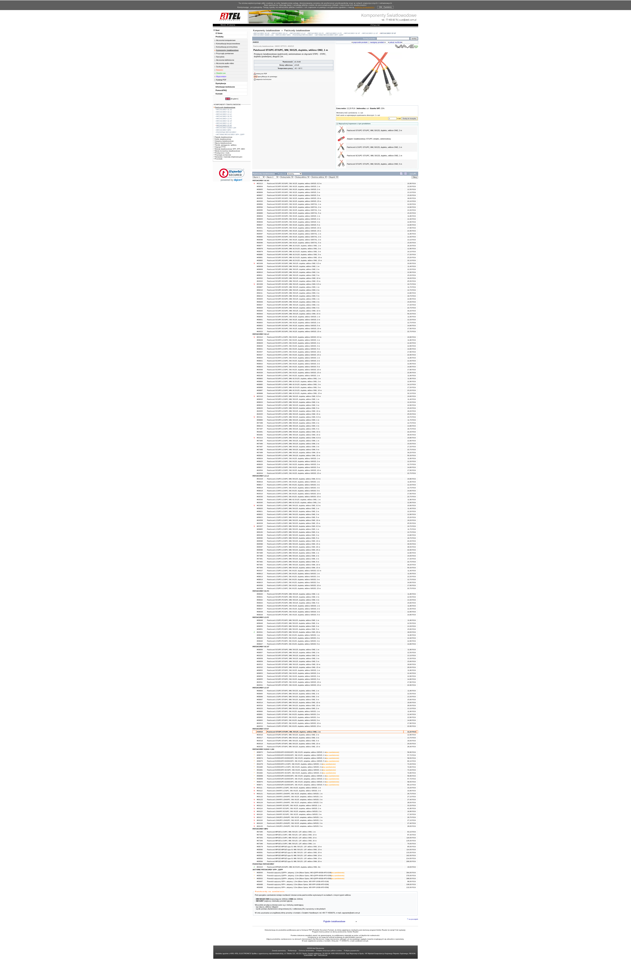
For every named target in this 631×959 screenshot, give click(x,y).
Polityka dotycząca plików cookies (329, 950)
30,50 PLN (411, 435)
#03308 (260, 263)
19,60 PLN (411, 664)
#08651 (260, 629)
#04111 (259, 788)
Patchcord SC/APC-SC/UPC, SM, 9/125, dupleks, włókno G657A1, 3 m (294, 240)
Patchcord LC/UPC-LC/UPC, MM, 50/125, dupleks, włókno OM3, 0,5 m (293, 526)
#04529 (260, 523)
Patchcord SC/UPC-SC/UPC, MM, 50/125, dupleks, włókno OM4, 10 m (293, 311)
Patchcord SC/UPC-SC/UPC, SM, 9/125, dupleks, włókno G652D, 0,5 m (294, 183)
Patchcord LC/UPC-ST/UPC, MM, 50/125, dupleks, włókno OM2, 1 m (374, 147)
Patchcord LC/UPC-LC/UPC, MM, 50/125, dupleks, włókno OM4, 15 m (293, 568)
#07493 (260, 565)
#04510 (260, 494)
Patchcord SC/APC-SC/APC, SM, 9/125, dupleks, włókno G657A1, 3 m (294, 210)
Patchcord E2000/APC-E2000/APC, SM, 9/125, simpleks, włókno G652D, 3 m (296, 758)
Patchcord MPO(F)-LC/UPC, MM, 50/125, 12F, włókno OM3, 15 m (291, 838)
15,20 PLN (411, 213)
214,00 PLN (411, 858)
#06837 (260, 305)
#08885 (260, 384)
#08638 (260, 612)
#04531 (260, 685)
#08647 (260, 644)
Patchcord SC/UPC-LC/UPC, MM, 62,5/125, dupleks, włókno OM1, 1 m (294, 378)
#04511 (260, 682)
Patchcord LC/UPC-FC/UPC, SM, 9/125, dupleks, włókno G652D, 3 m (293, 641)
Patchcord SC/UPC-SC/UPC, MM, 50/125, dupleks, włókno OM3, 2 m (293, 290)
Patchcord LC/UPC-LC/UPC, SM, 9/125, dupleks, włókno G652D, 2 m (293, 576)
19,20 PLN (411, 278)
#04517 (260, 738)
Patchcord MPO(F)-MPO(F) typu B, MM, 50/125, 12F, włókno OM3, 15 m (294, 849)
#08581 (260, 852)
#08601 (260, 320)
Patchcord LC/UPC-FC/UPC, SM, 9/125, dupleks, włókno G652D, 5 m (293, 644)
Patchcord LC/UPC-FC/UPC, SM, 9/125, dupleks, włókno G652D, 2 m (293, 638)
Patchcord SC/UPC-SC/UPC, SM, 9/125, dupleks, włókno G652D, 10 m (294, 328)
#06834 (260, 455)
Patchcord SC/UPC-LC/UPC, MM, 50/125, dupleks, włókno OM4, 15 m (293, 455)
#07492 (260, 562)
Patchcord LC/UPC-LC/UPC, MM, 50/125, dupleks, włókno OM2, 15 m (293, 523)
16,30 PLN (411, 246)
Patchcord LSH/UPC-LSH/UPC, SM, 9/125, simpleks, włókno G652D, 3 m (294, 823)
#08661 (260, 714)
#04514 (260, 702)
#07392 (260, 835)
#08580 (260, 849)
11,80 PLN (412, 216)
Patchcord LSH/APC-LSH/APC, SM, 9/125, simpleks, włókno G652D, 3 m (294, 799)
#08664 (260, 691)
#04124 (260, 802)
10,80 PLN (411, 438)
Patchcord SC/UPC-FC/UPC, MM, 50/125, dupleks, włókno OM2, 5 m (293, 603)
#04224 (260, 655)
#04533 (260, 726)
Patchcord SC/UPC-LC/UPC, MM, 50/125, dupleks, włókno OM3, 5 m (293, 429)
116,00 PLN (411, 838)
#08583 (260, 858)
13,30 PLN (411, 210)
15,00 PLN (411, 195)
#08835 (260, 219)
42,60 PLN (411, 550)
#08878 (260, 248)
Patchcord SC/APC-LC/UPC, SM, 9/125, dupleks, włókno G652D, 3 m (293, 364)
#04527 (260, 355)
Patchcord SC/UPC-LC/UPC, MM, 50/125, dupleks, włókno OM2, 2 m (293, 402)
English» (234, 99)
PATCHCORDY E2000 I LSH (264, 35)
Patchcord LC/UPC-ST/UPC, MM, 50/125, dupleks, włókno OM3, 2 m (293, 708)
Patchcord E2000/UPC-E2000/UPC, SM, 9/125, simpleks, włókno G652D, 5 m (296, 785)
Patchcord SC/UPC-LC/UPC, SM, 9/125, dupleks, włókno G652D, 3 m (293, 464)
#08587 (260, 547)
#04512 (260, 664)
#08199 (260, 375)
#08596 (260, 243)
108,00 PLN (411, 884)
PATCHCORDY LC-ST (370, 33)
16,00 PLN (411, 741)
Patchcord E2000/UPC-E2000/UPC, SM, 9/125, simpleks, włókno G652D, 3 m (296, 782)
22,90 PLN (411, 231)
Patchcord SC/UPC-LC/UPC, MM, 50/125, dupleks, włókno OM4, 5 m (293, 449)
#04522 (260, 281)
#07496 (260, 444)
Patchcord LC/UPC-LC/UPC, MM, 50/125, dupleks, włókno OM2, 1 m (293, 508)
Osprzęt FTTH (220, 147)
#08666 (260, 696)
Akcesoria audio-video (225, 63)
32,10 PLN (411, 260)
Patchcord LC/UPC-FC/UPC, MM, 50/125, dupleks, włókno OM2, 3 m (293, 626)
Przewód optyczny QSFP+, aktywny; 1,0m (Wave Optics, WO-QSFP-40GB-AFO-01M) (299, 872)
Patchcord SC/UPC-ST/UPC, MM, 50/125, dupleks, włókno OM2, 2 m (293, 652)
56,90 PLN (411, 752)
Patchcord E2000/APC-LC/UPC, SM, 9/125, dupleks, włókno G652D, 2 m (295, 767)
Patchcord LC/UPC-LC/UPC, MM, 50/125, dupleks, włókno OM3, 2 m (293, 532)
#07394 (260, 841)
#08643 (260, 603)
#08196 (260, 535)
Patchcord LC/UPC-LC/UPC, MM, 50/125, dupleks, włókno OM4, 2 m (293, 556)
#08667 (260, 699)
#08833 (260, 367)
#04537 (260, 571)
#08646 (260, 641)
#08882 (260, 260)
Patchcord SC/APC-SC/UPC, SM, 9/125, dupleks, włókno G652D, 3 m (293, 222)
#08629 (260, 343)
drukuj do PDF (261, 74)
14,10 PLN (411, 251)
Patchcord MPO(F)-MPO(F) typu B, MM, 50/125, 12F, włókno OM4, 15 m (294, 858)
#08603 (260, 325)
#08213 (260, 426)
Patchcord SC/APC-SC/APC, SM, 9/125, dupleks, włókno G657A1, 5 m (294, 213)
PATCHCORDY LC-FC (334, 33)
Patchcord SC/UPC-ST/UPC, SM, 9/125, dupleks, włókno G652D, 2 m (293, 673)
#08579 (260, 846)
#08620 (260, 508)
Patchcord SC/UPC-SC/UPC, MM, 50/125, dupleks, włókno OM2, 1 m (293, 266)
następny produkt (377, 42)
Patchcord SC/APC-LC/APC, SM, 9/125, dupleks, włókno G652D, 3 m (293, 346)
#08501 (260, 875)
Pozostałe (218, 159)
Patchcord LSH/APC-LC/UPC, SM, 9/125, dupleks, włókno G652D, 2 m (294, 791)
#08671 (260, 785)
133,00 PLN (411, 852)
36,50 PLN (411, 547)
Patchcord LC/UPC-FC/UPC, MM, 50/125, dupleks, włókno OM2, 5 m (293, 629)
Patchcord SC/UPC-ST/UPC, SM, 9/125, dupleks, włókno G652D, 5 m (293, 679)
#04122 (260, 796)
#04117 (260, 817)
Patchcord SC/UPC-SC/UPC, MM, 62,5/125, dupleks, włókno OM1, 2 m (294, 248)
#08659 (260, 661)
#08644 (260, 635)
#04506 (260, 370)
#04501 (260, 228)
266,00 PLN (411, 861)
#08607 (260, 195)
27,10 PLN (411, 796)
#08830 (260, 358)
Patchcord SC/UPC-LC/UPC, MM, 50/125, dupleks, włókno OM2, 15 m (293, 414)
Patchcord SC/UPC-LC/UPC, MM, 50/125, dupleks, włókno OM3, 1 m (293, 420)
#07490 (260, 556)
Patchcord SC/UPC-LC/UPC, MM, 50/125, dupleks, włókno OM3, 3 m (293, 426)
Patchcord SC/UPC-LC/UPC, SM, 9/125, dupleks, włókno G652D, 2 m (293, 461)
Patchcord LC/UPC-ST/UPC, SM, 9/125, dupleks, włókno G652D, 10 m (294, 723)
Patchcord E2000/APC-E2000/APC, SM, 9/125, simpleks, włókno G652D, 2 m (296, 755)
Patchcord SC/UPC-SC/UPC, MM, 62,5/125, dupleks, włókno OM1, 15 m (294, 260)
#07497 (260, 447)
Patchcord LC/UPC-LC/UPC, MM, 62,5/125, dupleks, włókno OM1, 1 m (293, 499)
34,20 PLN (411, 311)
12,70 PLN (411, 290)
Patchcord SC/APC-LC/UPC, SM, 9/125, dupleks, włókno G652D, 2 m (293, 361)
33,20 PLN (411, 788)
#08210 (260, 290)
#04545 (260, 502)
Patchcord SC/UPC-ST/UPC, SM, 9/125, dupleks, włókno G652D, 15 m (294, 685)
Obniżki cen (221, 73)
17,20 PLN (411, 254)
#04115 (260, 811)
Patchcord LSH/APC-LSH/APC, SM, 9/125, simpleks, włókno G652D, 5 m (294, 802)
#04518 (260, 741)
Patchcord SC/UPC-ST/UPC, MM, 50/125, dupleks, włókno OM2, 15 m (293, 667)
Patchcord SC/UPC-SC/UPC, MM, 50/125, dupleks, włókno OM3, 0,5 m (294, 284)
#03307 (260, 526)
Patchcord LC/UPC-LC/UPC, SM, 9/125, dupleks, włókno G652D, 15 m (294, 588)
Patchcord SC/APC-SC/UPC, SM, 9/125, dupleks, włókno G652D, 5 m (293, 225)
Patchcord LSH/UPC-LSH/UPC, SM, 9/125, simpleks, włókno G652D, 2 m (294, 820)
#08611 (260, 275)
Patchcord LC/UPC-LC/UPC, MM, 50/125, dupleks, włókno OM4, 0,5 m (293, 479)
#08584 (260, 861)
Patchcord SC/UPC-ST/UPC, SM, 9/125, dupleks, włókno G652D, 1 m (293, 670)
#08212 (260, 296)
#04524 (260, 473)
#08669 (260, 779)
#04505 (260, 411)
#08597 (260, 234)
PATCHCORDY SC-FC (316, 33)
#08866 (260, 420)
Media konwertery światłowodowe (227, 151)
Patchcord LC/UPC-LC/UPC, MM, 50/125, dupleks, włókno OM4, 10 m (293, 565)
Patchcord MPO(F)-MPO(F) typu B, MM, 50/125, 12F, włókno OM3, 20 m (294, 852)
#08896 (260, 213)
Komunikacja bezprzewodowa (228, 44)
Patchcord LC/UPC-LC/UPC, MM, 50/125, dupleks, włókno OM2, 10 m (293, 520)
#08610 (260, 272)
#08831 (260, 361)
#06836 (260, 302)
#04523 (260, 331)
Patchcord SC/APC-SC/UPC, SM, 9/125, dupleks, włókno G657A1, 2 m (294, 237)
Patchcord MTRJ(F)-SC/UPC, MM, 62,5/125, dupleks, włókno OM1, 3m (293, 867)
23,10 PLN (411, 201)
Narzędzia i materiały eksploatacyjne (228, 157)
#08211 (260, 293)
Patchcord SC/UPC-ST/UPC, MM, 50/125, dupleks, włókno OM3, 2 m (293, 655)
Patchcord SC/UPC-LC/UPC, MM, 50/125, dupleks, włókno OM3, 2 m (293, 423)
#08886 (260, 387)
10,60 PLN (411, 263)
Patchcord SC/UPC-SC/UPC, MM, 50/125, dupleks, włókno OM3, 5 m (293, 296)
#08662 (260, 717)
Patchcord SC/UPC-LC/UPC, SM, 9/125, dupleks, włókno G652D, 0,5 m (294, 337)
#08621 (260, 511)
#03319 (260, 479)
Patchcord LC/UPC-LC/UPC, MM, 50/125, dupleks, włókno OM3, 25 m (293, 550)
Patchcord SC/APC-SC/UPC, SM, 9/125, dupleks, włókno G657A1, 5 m (294, 243)
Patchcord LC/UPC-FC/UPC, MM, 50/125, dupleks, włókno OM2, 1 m (293, 620)
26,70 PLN (411, 794)
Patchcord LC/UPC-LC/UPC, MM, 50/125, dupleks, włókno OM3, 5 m (293, 538)
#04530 (260, 497)
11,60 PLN (412, 317)
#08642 (260, 600)
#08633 (260, 402)
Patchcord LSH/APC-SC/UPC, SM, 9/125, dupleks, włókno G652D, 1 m (294, 805)
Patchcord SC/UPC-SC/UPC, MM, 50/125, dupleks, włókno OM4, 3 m (293, 305)
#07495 (260, 441)
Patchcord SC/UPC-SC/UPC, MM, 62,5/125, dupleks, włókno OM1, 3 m (294, 251)
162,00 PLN (411, 855)
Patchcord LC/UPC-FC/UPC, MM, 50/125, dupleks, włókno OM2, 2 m (293, 623)
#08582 (260, 855)
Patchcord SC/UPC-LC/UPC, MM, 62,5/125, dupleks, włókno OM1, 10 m (294, 390)
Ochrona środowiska (306, 950)
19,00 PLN (411, 867)
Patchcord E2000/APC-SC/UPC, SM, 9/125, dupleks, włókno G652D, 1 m (295, 770)
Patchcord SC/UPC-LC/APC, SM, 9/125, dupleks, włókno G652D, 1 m (293, 375)
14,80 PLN (411, 225)
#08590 (260, 538)
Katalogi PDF (221, 80)
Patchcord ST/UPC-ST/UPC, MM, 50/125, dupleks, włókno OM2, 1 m (294, 732)
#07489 (260, 553)
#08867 (260, 287)
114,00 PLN (411, 849)
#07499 (260, 452)
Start (217, 30)
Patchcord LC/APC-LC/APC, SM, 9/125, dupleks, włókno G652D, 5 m (293, 491)
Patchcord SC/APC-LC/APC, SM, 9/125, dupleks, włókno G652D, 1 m (293, 340)
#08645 (260, 638)
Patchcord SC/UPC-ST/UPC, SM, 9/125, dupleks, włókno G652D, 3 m (293, 676)
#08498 (260, 884)
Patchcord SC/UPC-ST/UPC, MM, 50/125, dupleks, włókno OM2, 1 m (374, 156)
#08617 (260, 485)
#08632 (260, 399)
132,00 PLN (411, 887)
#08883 (260, 378)
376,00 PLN (411, 875)
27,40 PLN (411, 799)
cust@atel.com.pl (408, 19)
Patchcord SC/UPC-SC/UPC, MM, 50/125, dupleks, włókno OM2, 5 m (293, 275)
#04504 (260, 470)
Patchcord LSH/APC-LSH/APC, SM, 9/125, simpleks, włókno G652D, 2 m (294, 796)
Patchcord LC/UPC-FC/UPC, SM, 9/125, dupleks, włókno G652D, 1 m (293, 635)
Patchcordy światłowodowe (225, 107)
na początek (413, 919)
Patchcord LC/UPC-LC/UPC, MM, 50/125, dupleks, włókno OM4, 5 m (293, 562)
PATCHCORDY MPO (283, 35)
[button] (232, 175)
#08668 (260, 776)
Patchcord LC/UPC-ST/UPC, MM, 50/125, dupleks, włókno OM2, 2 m (293, 694)
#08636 (260, 606)
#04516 (260, 735)
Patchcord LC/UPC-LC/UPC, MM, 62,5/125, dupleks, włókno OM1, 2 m (293, 502)
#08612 (260, 573)
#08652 (260, 670)
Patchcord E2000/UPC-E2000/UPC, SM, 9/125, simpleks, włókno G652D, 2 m (296, 779)
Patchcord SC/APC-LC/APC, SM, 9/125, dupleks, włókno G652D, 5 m (293, 349)
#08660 (260, 711)
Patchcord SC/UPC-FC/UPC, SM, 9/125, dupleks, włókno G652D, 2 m (293, 609)
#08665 (260, 694)
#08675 (260, 761)
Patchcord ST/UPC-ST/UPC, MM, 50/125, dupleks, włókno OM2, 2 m (374, 130)
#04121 (260, 794)
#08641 (260, 597)
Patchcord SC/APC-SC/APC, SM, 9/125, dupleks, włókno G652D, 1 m (293, 186)
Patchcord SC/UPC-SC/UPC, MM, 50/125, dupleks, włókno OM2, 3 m (293, 272)
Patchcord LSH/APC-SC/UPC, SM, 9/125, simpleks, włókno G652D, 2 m (294, 811)
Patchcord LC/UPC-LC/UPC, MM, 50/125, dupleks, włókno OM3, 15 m (293, 544)
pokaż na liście (395, 42)
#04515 (260, 732)
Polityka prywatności (351, 950)
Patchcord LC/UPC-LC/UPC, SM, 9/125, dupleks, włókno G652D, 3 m (293, 579)
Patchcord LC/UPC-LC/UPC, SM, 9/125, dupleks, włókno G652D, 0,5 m (294, 571)
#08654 (260, 676)
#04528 (260, 588)
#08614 (260, 579)
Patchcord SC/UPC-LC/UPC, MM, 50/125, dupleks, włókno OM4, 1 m (293, 441)
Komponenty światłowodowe (227, 50)
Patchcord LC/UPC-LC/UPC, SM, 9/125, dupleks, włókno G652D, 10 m (294, 585)
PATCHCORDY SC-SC (262, 33)
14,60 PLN (411, 325)
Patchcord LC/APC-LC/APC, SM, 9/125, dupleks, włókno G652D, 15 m (294, 497)
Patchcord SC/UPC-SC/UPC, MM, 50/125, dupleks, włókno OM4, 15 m (293, 314)
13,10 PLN (411, 192)
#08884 (260, 381)
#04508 (260, 585)
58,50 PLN (411, 758)
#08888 (260, 393)
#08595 (260, 210)
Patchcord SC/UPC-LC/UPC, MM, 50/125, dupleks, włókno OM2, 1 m (293, 399)
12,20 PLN (411, 269)
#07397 (260, 429)
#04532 (260, 667)
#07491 (260, 559)
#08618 (260, 488)
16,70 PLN (411, 296)
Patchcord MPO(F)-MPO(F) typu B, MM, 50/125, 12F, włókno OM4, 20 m (294, 861)
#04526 (260, 373)
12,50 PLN (411, 189)
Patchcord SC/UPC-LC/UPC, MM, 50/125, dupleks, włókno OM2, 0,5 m (294, 396)
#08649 (260, 623)
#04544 (260, 499)
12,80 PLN (411, 299)
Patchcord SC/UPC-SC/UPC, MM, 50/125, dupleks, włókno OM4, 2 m (293, 302)
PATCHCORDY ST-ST (388, 33)
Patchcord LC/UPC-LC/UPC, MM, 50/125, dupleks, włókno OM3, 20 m (293, 547)
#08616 (260, 482)
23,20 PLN (411, 257)
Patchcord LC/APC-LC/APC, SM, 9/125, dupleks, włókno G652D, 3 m (293, 488)
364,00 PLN (411, 872)
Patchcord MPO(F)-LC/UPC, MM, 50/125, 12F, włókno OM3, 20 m (291, 841)
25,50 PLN (411, 281)
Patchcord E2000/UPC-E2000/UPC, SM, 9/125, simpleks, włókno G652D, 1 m (296, 776)
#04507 (260, 352)
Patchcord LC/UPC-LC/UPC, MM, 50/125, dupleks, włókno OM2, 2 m (293, 511)
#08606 (260, 192)
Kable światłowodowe (223, 139)
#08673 (260, 755)
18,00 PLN (411, 198)
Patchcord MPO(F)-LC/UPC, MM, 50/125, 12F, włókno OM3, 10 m (291, 835)
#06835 (260, 299)
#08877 (260, 246)
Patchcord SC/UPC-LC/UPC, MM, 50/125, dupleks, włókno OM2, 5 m (293, 408)
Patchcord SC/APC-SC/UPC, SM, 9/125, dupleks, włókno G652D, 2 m (293, 219)
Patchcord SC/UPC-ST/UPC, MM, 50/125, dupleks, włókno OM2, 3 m (293, 658)
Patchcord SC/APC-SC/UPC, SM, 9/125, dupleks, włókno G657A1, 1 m (294, 234)
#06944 (260, 314)
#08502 (260, 878)
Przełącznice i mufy (222, 153)
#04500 (260, 198)
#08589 (260, 541)
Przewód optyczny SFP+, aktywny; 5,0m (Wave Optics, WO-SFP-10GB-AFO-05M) (298, 887)
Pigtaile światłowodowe (334, 921)
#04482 (260, 773)
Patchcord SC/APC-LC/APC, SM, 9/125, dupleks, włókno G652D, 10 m (294, 352)
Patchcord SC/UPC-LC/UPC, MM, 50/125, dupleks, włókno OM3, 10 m (293, 432)
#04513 (260, 723)
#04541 (260, 632)
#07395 (260, 832)
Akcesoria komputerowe (225, 40)
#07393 (260, 838)
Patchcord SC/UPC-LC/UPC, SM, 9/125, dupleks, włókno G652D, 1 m (293, 458)
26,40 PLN (411, 746)
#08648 (260, 620)
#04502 (260, 278)
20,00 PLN (411, 744)
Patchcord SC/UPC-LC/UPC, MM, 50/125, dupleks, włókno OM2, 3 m (293, 405)
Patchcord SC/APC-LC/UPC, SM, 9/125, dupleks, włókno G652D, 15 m (294, 373)
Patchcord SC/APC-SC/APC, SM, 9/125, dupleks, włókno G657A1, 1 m (294, 204)
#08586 (260, 550)
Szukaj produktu (222, 67)
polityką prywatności (364, 7)
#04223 (260, 708)
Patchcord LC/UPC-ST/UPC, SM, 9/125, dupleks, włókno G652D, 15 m (294, 726)
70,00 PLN (411, 844)
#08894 (260, 204)
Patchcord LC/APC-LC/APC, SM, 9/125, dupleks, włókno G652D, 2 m (293, 485)
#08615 (260, 582)
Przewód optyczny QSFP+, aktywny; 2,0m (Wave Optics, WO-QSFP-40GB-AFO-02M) (299, 875)
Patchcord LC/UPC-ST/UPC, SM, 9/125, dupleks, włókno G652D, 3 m (293, 717)
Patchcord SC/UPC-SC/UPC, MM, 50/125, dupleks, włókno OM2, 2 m (293, 269)
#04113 (260, 805)
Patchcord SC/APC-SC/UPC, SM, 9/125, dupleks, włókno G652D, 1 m (293, 216)
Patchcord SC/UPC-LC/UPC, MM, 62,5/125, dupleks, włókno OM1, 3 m (294, 384)
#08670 (260, 782)
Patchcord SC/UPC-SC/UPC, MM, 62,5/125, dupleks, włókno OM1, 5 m (294, 254)
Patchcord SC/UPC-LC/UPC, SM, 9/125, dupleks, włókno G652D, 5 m (293, 467)
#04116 (260, 814)
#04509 (260, 520)
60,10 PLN (411, 761)
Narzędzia (220, 57)
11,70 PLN (412, 287)
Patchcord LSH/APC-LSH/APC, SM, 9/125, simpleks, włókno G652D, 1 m (294, 794)
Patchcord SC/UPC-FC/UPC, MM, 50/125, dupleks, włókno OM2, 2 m (293, 597)
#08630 (260, 346)
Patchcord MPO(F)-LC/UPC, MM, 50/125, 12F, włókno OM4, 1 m (291, 844)
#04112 (260, 791)
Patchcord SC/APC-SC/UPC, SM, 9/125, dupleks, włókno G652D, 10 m (294, 228)
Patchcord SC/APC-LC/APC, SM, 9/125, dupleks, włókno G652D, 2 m (293, 343)
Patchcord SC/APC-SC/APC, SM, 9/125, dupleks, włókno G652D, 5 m (293, 195)
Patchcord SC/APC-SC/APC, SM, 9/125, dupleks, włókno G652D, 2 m (293, 189)
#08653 (260, 673)
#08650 (260, 626)
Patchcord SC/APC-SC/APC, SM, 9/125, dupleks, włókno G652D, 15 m (294, 201)
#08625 (260, 461)
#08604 (260, 186)
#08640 (260, 594)
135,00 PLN (411, 841)
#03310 (260, 396)
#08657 (260, 652)
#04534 (260, 705)
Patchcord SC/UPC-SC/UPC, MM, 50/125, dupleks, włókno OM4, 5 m (293, 308)
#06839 (260, 308)
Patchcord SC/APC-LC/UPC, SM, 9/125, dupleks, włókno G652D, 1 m (293, 358)
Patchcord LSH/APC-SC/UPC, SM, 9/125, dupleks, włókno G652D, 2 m (294, 808)
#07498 (260, 449)
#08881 (260, 257)
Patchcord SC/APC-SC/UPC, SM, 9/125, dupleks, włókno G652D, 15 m (294, 231)
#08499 (260, 887)
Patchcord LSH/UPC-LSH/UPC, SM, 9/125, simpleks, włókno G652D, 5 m (294, 826)
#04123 (260, 799)
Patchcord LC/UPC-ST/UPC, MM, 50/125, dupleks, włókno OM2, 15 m (293, 705)
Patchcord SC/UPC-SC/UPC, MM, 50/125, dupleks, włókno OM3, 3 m (293, 293)
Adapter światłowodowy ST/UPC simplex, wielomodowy (369, 139)
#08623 (260, 517)
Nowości (219, 70)
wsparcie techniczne (263, 79)
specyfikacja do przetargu (267, 76)
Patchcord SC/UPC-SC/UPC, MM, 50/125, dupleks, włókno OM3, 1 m (293, 287)
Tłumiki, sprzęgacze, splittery (225, 145)
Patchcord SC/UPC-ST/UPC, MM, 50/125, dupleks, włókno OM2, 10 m (293, 664)
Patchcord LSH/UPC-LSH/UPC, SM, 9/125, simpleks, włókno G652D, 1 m (294, 817)
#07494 (260, 568)
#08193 (260, 532)
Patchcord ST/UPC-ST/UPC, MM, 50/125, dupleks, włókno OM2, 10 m (293, 744)
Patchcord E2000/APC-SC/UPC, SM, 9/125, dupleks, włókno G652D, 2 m (295, 773)
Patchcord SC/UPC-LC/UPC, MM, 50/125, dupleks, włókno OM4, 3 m (293, 447)
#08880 (260, 254)
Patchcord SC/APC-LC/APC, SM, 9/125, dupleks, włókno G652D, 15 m (294, 355)
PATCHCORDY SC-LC (280, 33)
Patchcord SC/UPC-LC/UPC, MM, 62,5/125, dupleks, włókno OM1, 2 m (294, 381)
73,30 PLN (411, 764)
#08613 (260, 576)
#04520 (260, 201)
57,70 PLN (411, 755)
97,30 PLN (411, 835)
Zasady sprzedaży (279, 950)
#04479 (260, 764)
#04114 (260, 808)
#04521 (260, 231)
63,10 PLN (411, 832)
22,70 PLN (411, 308)
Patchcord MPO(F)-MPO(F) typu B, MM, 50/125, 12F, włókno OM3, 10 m (294, 846)
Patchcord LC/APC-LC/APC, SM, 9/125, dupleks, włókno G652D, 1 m (293, 482)
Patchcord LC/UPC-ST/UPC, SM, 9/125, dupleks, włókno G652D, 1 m (293, 711)
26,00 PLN (411, 667)
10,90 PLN (411, 183)
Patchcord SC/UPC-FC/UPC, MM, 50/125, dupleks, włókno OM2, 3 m (293, 600)
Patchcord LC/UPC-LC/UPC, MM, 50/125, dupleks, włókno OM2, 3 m (293, 514)
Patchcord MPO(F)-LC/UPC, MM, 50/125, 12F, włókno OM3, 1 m (291, 832)
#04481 (260, 770)
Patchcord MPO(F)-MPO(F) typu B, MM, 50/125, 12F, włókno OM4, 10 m (294, 855)
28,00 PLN (411, 802)
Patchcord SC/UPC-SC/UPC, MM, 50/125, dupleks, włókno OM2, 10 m (293, 278)
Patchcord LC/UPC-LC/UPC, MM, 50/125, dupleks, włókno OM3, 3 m (293, 535)
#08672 (260, 752)
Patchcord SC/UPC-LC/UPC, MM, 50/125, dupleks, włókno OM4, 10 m (293, 452)
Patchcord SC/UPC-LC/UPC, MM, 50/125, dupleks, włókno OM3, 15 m (293, 435)
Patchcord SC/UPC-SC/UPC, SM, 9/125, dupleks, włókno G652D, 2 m (293, 320)
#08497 (260, 881)
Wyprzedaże (221, 76)
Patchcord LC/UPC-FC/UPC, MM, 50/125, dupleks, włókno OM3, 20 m (293, 632)
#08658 (260, 658)
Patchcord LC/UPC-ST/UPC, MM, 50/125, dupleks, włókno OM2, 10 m (293, 702)
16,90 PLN (411, 811)
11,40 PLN (412, 266)
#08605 (260, 189)
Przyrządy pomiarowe (225, 53)
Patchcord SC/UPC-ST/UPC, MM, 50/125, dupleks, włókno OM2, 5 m (293, 661)
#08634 (260, 405)
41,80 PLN (411, 808)
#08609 (260, 269)
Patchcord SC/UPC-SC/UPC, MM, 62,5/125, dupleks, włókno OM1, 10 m (294, 257)
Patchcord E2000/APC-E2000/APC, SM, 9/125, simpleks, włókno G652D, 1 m (296, 752)
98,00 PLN (411, 881)
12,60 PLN (411, 207)
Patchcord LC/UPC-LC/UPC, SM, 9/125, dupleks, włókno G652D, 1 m (293, 573)
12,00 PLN (411, 186)
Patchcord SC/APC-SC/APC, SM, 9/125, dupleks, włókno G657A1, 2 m (294, 207)
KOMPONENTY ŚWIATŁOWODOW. (227, 104)
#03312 (260, 337)
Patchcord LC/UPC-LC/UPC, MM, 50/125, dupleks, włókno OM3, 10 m (293, 541)
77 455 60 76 (392, 19)
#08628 (260, 340)
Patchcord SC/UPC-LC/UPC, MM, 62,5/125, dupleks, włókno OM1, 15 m (294, 393)
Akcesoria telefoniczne (225, 60)
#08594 (260, 207)
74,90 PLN (411, 767)
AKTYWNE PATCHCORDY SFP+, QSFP (329, 35)
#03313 (260, 183)
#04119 (260, 823)
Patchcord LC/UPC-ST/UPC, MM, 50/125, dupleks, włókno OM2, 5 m (293, 699)
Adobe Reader (352, 932)
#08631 (260, 349)
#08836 (260, 222)
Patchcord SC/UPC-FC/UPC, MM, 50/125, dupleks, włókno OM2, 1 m (293, 594)
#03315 (260, 867)
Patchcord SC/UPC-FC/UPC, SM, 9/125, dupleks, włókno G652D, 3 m (293, 612)
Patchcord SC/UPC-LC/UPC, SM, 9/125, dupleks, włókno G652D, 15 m (294, 473)
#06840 (260, 311)
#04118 (260, 820)
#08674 (260, 758)
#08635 (260, 408)
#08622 (260, 514)
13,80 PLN (411, 293)
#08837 (260, 225)
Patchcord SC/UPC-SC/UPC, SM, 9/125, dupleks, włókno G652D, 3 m (293, 323)
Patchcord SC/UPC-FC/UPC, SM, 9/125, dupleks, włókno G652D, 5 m (293, 615)
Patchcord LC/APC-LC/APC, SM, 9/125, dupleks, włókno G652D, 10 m (294, 494)
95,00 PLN (411, 846)
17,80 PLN (411, 228)
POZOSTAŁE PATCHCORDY (303, 35)
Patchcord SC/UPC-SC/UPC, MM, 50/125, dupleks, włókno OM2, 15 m (293, 281)
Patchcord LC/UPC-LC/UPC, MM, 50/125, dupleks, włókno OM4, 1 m (293, 553)
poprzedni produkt (360, 42)
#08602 (260, 323)
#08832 (260, 364)
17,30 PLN (411, 814)
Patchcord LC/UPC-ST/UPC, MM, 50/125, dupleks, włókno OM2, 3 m (293, 696)
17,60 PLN (411, 328)
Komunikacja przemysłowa (226, 47)
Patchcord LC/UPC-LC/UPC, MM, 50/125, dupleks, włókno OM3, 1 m (293, 529)
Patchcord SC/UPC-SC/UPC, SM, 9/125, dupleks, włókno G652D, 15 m (294, 331)
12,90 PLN (411, 222)
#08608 (260, 266)
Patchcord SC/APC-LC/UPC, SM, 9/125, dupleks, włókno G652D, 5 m (293, 367)
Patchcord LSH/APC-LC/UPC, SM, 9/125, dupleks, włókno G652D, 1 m (294, 788)
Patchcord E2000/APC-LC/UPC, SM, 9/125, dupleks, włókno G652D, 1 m (295, 764)
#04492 (260, 435)
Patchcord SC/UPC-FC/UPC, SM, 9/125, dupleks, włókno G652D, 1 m (293, 606)
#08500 (260, 872)
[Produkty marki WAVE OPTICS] (406, 48)
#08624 (260, 458)
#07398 (260, 423)
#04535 (260, 746)
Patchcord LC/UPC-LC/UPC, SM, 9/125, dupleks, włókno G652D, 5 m (293, 582)
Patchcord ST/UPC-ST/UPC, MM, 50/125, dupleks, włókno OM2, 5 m (374, 164)
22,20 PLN (411, 432)
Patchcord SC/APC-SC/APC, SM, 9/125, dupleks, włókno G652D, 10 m (294, 198)
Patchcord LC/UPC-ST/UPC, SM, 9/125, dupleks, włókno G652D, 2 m (293, 714)
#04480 (260, 767)
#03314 (260, 438)
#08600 (260, 317)
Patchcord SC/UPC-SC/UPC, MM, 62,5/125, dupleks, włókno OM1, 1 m (294, 246)
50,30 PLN (411, 314)
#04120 (260, 826)
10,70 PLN (411, 284)
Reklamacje (292, 950)
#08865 (260, 529)
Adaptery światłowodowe (224, 141)
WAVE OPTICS (281, 46)
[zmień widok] (401, 174)
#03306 (260, 505)
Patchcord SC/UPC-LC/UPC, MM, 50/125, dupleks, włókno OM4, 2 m (293, 444)
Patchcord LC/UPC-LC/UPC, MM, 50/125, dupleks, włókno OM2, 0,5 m (293, 505)
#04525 (260, 414)
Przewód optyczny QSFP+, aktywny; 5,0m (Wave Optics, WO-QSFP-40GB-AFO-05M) (299, 878)
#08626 (260, 464)
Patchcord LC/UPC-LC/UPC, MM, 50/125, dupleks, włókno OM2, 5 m (293, 517)
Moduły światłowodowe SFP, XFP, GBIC (230, 149)
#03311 (260, 417)
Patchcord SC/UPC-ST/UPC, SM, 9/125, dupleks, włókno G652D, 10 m (294, 682)
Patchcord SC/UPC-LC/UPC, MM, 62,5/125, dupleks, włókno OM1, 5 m (294, 387)
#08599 (260, 240)
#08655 (260, 679)
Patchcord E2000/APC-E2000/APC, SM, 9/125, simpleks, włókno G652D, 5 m (296, 761)
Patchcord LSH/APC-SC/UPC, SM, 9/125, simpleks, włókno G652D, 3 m (294, 814)
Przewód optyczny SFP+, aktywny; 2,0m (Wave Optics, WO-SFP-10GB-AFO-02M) (298, 884)
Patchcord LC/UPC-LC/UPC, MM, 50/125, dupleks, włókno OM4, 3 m (293, 559)
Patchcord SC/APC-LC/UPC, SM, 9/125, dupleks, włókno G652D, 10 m (294, 370)
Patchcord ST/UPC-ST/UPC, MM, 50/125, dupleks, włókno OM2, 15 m (293, 746)
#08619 (260, 491)
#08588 (260, 544)
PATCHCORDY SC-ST (352, 33)
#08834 (260, 216)
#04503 (260, 328)
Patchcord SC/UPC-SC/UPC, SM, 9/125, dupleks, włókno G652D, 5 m (293, 325)
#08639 (260, 615)
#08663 (260, 720)
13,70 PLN (411, 738)
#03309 (260, 284)
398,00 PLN (411, 878)
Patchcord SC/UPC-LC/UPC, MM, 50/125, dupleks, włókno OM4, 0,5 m (294, 438)
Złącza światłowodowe (223, 143)
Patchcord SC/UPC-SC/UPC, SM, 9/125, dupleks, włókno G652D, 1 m (293, 317)
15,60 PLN (411, 603)
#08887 (260, 390)
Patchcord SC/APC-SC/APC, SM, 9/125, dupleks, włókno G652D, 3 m (293, 192)
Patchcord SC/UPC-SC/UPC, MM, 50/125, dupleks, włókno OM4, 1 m (293, 299)
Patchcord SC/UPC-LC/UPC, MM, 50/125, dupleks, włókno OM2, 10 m (293, 411)
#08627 (260, 467)
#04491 (260, 432)
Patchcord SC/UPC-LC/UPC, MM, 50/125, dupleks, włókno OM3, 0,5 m (294, 417)
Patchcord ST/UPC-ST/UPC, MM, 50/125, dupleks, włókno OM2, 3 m (293, 738)
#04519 (260, 744)
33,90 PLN (411, 791)
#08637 (260, 609)
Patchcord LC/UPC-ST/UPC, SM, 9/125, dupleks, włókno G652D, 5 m (293, 720)
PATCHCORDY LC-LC (298, 33)
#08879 (260, 251)
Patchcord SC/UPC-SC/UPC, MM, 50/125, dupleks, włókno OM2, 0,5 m (294, 263)
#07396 (260, 844)
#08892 (260, 237)
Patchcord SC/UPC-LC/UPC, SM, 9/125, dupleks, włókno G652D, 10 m (294, 470)
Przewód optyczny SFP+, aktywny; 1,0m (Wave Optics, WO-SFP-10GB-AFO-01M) (298, 881)
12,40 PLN (411, 219)
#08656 (260, 649)
